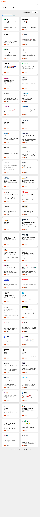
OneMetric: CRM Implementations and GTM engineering (11, 310)
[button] (36, 7)
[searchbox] (27, 5)
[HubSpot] (3, 1)
